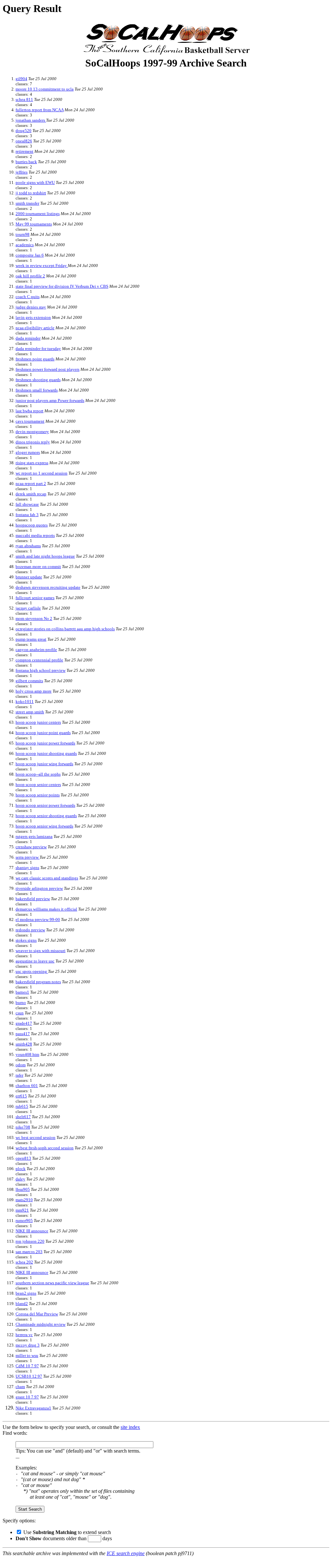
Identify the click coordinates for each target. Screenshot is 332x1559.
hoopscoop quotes (32, 525)
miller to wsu (27, 1355)
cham (20, 1386)
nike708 (23, 1127)
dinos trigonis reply (33, 442)
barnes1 (22, 992)
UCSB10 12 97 (29, 1376)
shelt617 (23, 1116)
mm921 (22, 1210)
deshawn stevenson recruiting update (48, 587)
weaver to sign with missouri (40, 950)
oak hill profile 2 (30, 275)
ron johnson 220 (30, 1241)
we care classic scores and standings (47, 878)
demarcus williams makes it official (46, 909)
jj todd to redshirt (31, 192)
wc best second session (35, 1137)
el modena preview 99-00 (38, 919)
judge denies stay (31, 307)
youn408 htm (27, 1054)
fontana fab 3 (27, 514)
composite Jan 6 (30, 255)
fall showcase (27, 504)
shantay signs (27, 867)
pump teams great (31, 639)
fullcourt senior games (35, 597)
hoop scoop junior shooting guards (46, 753)
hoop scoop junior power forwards (45, 743)
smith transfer (27, 203)
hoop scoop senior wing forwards (44, 826)
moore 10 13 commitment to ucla (45, 89)
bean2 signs (26, 1293)
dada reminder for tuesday (38, 348)
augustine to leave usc (35, 961)
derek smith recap (31, 493)
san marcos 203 (29, 1251)
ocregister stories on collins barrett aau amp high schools (65, 628)
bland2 (22, 1303)
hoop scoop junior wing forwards (44, 763)
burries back (26, 161)
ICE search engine (126, 1553)
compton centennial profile (39, 660)
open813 (23, 1158)
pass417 (23, 1033)
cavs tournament (30, 421)
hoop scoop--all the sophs (38, 774)
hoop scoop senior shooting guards (46, 815)
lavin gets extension (33, 317)
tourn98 (23, 234)
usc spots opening (32, 971)
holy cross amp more (34, 691)
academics (25, 244)
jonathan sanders (31, 120)
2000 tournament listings (38, 213)
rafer (19, 1075)
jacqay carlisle (28, 608)
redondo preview (30, 929)
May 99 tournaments (34, 224)
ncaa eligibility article (35, 327)
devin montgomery (32, 431)
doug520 (23, 130)
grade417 (24, 1023)
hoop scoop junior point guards (43, 732)
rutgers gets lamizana (34, 836)
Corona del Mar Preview (37, 1313)
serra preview (28, 857)
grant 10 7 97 (27, 1397)
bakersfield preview (33, 898)
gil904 (21, 78)
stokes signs (26, 940)
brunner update (29, 576)
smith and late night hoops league (45, 556)
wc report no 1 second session (41, 473)
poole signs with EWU (35, 182)
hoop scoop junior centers (38, 722)
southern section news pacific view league (52, 1282)
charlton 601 (27, 1085)
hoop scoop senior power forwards (45, 805)
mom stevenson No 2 (34, 618)
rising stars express (32, 462)
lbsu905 (23, 1189)
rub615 (22, 1106)
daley (20, 1179)
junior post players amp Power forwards (50, 400)
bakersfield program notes (38, 981)
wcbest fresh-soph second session (45, 1147)
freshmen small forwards (37, 390)
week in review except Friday (42, 265)
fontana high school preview (40, 670)
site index (130, 1427)
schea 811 (24, 99)
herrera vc (24, 1334)
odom (21, 1064)
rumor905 (24, 1220)
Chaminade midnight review (40, 1324)
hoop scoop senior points (38, 794)
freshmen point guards (35, 359)
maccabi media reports (35, 535)
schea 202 (24, 1262)
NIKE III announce (32, 1230)
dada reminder (28, 338)
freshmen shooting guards (38, 379)
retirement (24, 151)
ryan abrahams (28, 545)
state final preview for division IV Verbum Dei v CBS (62, 286)
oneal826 (24, 141)
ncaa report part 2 (31, 483)
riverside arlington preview (39, 888)
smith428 (24, 1044)
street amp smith (30, 711)
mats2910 (24, 1199)
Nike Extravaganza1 (33, 1408)
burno (21, 1002)
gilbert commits (29, 680)
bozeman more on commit (38, 566)
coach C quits (28, 296)
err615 (21, 1096)
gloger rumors (28, 452)
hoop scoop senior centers (38, 784)
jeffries (22, 172)
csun (20, 1012)
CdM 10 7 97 (27, 1365)
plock (21, 1168)
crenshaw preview (31, 846)
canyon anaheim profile (36, 649)
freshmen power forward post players (47, 369)
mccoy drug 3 (28, 1345)
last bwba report (29, 410)
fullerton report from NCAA (40, 109)
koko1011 (25, 701)
